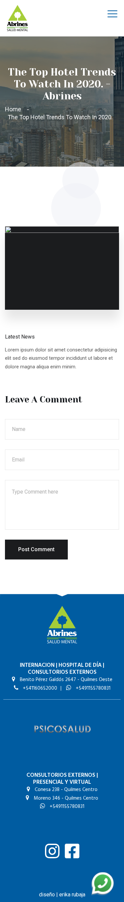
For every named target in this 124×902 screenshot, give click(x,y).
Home (14, 109)
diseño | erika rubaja (62, 894)
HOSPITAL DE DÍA (80, 665)
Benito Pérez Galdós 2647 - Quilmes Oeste (65, 680)
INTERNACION (37, 665)
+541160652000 (39, 688)
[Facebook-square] (72, 851)
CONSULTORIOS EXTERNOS (62, 672)
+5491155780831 (92, 688)
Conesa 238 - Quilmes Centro (65, 790)
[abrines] (17, 18)
